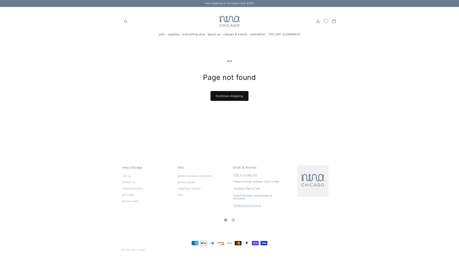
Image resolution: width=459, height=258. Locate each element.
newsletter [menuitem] (258, 34)
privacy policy (186, 182)
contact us (128, 182)
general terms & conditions (195, 175)
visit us (126, 175)
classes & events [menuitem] (235, 34)
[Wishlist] (326, 21)
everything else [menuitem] (194, 34)
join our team (130, 201)
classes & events (132, 188)
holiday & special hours (247, 205)
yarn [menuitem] (161, 34)
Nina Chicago (138, 250)
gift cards (128, 194)
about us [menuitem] (214, 34)
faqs (180, 194)
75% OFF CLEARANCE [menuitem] (284, 34)
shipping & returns (189, 188)
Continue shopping (229, 96)
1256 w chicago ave (245, 174)
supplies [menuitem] (174, 34)
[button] (126, 21)
